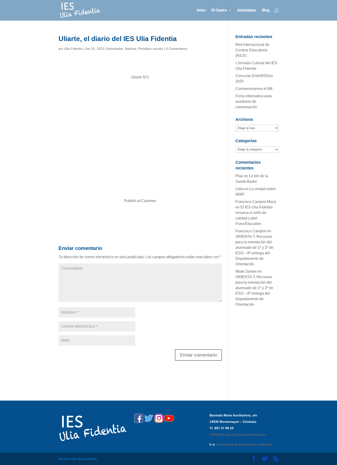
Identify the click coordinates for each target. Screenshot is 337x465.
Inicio (201, 10)
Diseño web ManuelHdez (77, 459)
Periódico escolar (150, 48)
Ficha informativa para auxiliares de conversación (253, 101)
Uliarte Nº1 (140, 77)
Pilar (239, 176)
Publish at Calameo (140, 201)
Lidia (239, 189)
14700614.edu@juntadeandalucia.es (238, 434)
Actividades (246, 10)
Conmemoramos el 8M (253, 89)
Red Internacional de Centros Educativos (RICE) (252, 50)
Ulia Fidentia (73, 48)
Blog (265, 10)
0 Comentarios (176, 48)
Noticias (130, 48)
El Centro (219, 10)
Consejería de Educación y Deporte (244, 444)
